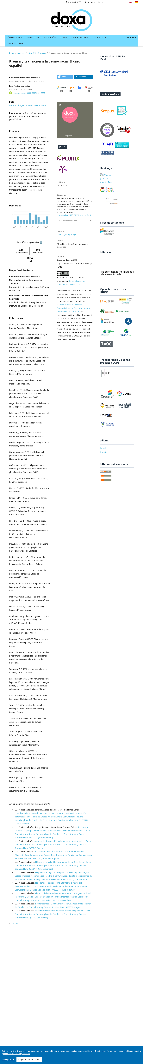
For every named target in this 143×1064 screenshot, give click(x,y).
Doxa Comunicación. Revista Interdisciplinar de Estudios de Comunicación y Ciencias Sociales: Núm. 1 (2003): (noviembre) (52, 914)
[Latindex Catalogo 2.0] (124, 131)
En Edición (50, 37)
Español (103, 452)
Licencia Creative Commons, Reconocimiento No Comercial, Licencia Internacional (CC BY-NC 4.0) (73, 308)
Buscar (132, 37)
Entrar (101, 2)
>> (17, 923)
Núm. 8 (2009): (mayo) (37, 53)
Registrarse (90, 2)
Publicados (33, 37)
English (103, 448)
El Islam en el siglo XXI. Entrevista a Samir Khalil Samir (60, 862)
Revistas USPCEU (75, 2)
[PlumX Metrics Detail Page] (62, 169)
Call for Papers (80, 37)
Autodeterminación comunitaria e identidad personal (59, 910)
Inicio (11, 53)
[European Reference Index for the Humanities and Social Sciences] (107, 154)
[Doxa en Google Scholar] (107, 190)
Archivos (20, 53)
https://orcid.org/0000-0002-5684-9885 (29, 93)
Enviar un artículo (110, 94)
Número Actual (14, 37)
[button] (65, 77)
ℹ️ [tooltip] (41, 242)
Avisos (63, 37)
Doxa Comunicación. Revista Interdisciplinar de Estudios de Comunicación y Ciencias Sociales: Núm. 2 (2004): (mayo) (53, 844)
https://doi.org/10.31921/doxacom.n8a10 (27, 105)
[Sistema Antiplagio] (107, 232)
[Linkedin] (119, 2)
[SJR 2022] (107, 180)
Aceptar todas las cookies (29, 1059)
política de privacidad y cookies (16, 1053)
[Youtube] (113, 2)
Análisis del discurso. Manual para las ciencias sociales (60, 841)
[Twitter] (108, 2)
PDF (63, 146)
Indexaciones (15, 43)
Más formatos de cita (68, 220)
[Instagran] (124, 2)
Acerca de (98, 37)
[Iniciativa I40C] (106, 345)
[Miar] (107, 146)
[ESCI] (107, 131)
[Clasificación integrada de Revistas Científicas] (122, 146)
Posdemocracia (42, 903)
